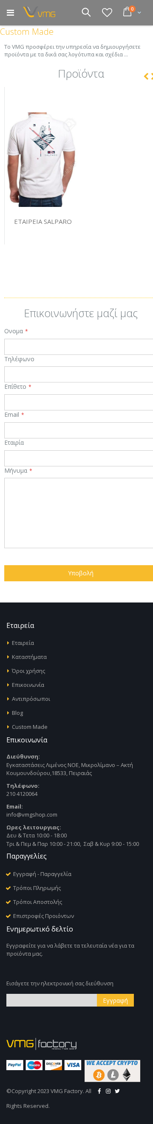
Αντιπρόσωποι (31, 699)
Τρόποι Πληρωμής (37, 888)
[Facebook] (99, 1091)
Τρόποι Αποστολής (37, 902)
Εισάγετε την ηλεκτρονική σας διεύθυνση (59, 983)
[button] (107, 12)
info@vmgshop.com (31, 814)
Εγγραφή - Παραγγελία (42, 874)
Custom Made (30, 727)
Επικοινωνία (28, 685)
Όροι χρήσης (28, 671)
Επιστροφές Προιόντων (43, 916)
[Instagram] (108, 1091)
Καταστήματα (29, 657)
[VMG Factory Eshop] (41, 12)
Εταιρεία (23, 643)
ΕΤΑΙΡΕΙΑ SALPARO (43, 221)
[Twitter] (117, 1091)
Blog (17, 713)
